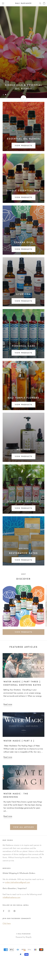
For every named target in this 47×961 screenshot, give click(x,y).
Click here (7, 923)
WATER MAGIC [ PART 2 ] (18, 740)
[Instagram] (9, 910)
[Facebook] (3, 910)
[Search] (40, 3)
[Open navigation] (3, 3)
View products (23, 145)
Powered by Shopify (23, 937)
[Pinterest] (14, 910)
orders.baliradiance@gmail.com (17, 882)
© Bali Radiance (23, 934)
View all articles (23, 827)
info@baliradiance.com (11, 897)
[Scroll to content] (23, 98)
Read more (7, 704)
